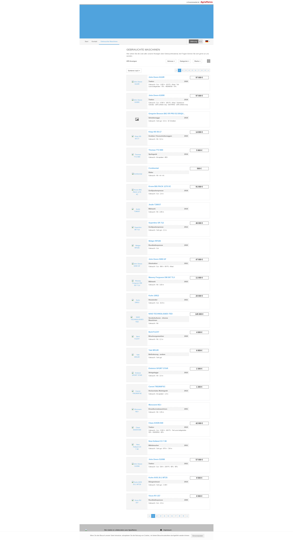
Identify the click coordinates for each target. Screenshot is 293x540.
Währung (193, 41)
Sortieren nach (133, 71)
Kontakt (94, 41)
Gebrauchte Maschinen (109, 41)
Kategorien (184, 61)
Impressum (167, 530)
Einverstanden (198, 536)
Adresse (170, 61)
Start (86, 41)
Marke (196, 61)
